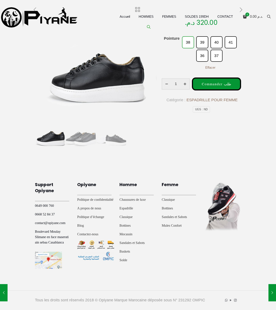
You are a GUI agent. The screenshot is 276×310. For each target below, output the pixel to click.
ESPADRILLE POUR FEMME (212, 100)
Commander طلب (216, 84)
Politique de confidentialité (95, 199)
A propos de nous (89, 208)
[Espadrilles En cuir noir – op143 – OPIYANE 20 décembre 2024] (272, 292)
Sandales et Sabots (132, 243)
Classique (126, 217)
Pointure (172, 38)
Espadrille (126, 208)
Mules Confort (172, 225)
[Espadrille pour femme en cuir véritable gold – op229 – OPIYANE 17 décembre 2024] (4, 292)
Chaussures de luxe (132, 199)
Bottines (125, 225)
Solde (123, 260)
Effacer (210, 67)
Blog (80, 225)
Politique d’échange (90, 217)
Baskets (124, 251)
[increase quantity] (185, 84)
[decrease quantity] (166, 84)
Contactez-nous (87, 234)
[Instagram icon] (235, 300)
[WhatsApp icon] (226, 300)
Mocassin (125, 234)
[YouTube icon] (230, 300)
